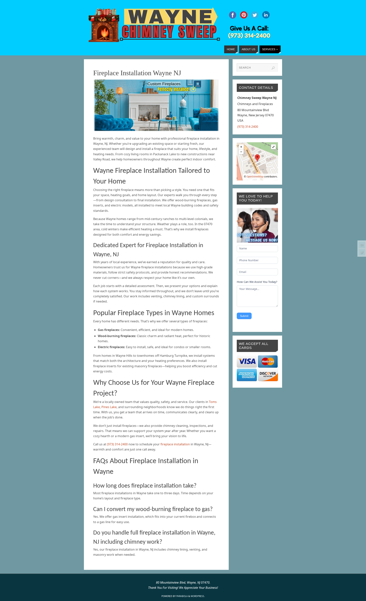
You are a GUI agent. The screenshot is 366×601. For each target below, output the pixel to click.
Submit (244, 315)
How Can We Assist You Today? (257, 282)
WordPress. (198, 596)
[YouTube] (362, 245)
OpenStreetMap (254, 176)
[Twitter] (362, 252)
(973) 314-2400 (117, 444)
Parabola (182, 596)
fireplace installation (175, 444)
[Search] (273, 68)
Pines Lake (109, 407)
